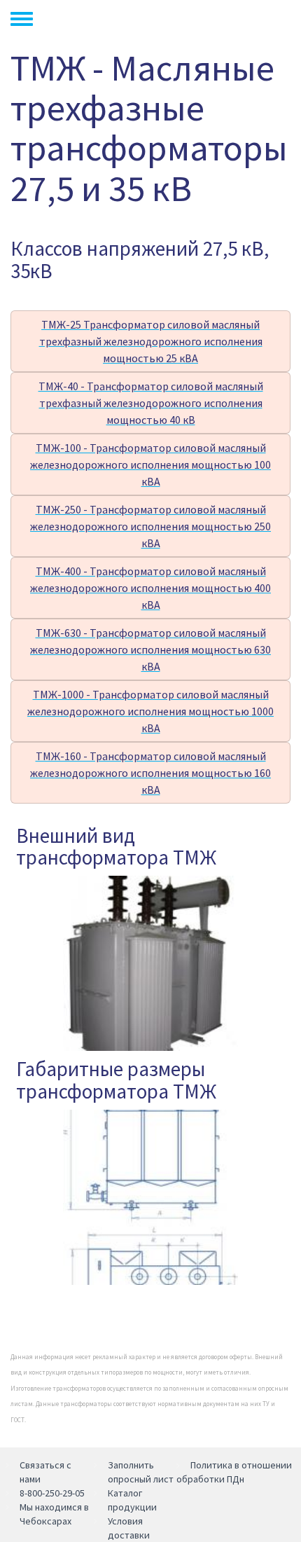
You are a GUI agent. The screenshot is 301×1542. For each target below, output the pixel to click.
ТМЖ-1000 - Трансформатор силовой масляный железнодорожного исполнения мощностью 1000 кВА (150, 711)
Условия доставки (129, 1528)
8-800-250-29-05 (52, 1493)
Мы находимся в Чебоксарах (54, 1514)
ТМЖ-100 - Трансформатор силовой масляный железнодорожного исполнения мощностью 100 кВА (150, 464)
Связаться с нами (45, 1472)
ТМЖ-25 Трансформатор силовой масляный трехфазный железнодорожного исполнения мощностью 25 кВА (150, 341)
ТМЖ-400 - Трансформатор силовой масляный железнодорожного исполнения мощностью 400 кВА (150, 588)
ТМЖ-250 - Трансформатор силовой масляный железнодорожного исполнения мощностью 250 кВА (150, 526)
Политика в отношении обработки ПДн (234, 1472)
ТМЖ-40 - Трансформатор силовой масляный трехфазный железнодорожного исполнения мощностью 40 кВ (150, 403)
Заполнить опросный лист (141, 1472)
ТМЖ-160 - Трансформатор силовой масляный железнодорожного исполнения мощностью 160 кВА (150, 773)
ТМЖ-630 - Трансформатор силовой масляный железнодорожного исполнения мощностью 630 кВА (150, 649)
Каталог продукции (132, 1500)
